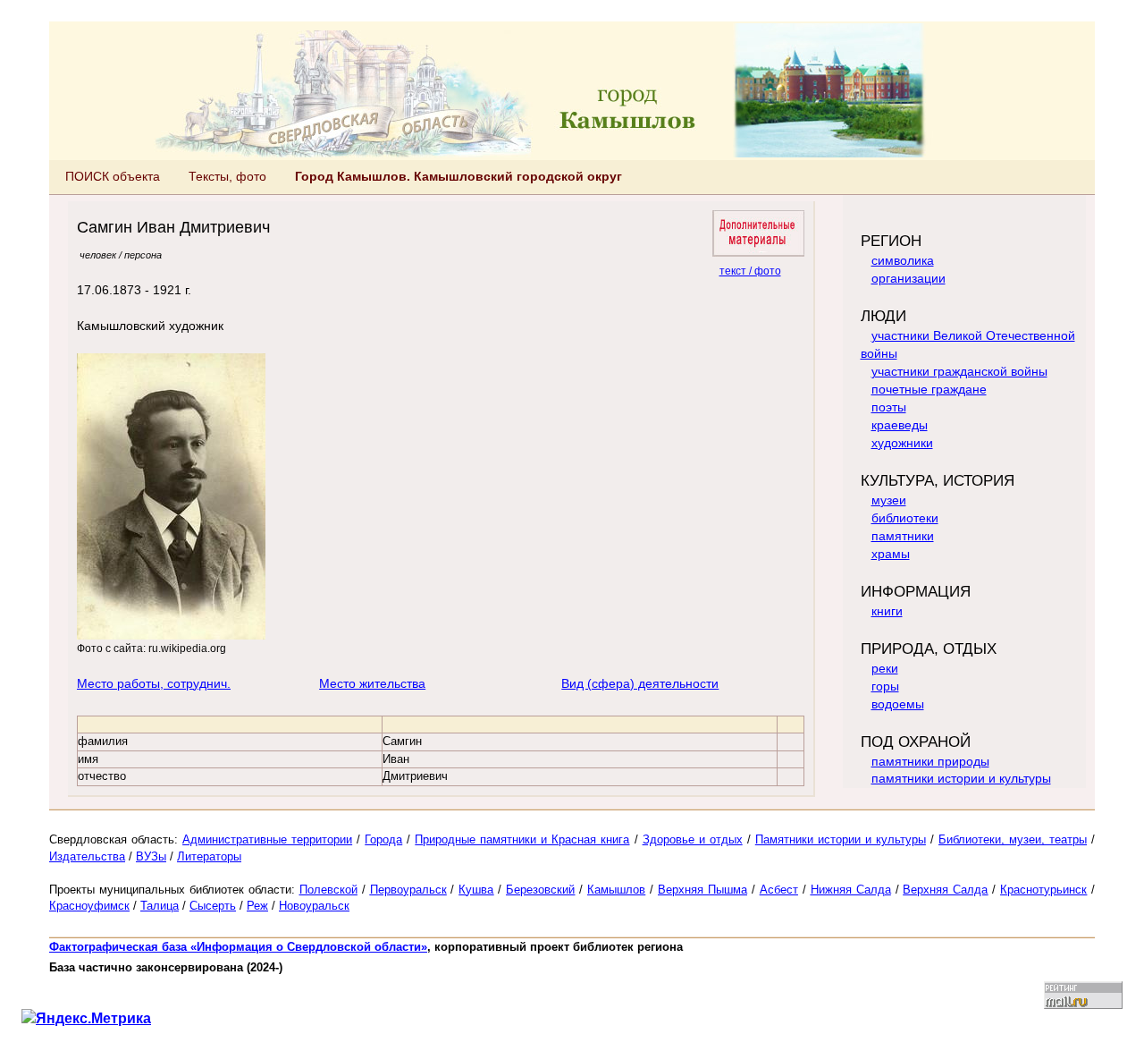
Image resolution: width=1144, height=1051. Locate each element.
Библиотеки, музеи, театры (1012, 839)
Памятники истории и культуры (840, 839)
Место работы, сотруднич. (154, 683)
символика (902, 260)
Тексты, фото (227, 176)
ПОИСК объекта (112, 176)
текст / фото (750, 270)
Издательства (87, 856)
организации (908, 278)
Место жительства (372, 683)
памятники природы (930, 761)
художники (902, 443)
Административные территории (267, 839)
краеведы (899, 425)
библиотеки (904, 518)
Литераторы (209, 856)
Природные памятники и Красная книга (522, 839)
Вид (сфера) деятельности (640, 683)
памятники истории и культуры (961, 778)
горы (885, 686)
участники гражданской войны (959, 371)
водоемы (897, 704)
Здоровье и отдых (693, 839)
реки (884, 668)
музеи (888, 500)
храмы (890, 554)
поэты (888, 407)
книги (887, 611)
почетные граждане (929, 389)
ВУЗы (151, 856)
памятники (902, 536)
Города (383, 839)
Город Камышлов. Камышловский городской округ (458, 176)
